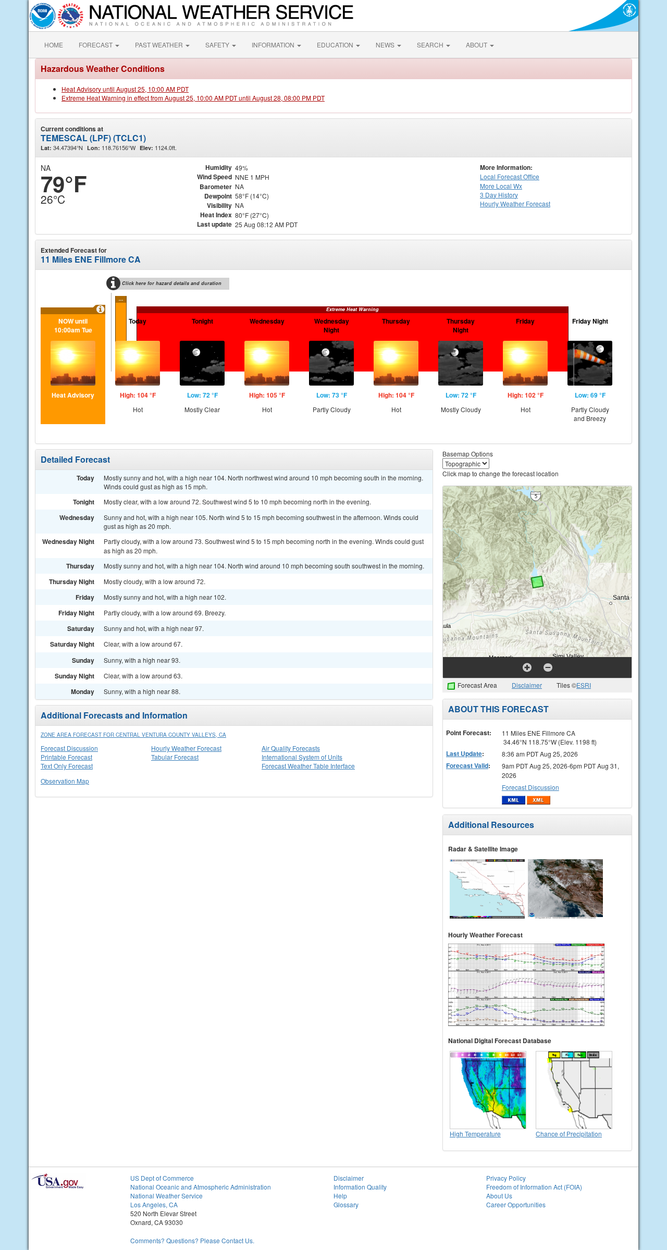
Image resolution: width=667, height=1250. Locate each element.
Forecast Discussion (69, 748)
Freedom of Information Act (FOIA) (534, 1186)
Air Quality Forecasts (291, 748)
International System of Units (302, 756)
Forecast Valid (467, 765)
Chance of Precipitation (569, 1133)
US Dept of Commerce (162, 1177)
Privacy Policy (506, 1177)
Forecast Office (509, 176)
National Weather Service (166, 1195)
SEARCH (431, 44)
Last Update (464, 753)
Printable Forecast (66, 756)
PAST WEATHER (159, 44)
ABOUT (477, 44)
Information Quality (360, 1186)
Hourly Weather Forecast (186, 748)
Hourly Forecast (515, 203)
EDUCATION (336, 44)
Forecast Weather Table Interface (308, 765)
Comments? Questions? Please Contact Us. (192, 1240)
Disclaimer (527, 684)
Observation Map (65, 780)
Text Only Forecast (67, 765)
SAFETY (218, 44)
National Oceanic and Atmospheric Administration (200, 1186)
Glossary (346, 1204)
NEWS (386, 44)
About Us (499, 1195)
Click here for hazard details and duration (171, 283)
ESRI (583, 684)
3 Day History (499, 194)
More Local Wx (501, 185)
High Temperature (475, 1133)
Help (340, 1195)
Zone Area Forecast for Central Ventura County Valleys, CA (133, 734)
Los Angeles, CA (154, 1204)
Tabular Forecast (175, 756)
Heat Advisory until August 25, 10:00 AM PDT (125, 88)
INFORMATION (274, 44)
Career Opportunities (516, 1204)
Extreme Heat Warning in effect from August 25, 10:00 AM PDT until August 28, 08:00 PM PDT (193, 97)
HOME (53, 44)
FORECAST (96, 44)
